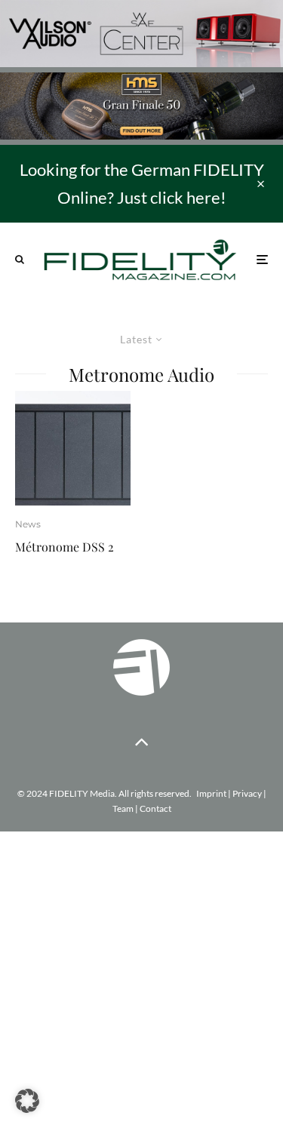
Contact (155, 808)
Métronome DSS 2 (64, 546)
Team (123, 808)
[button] (27, 1101)
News (28, 524)
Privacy (247, 793)
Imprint (211, 793)
